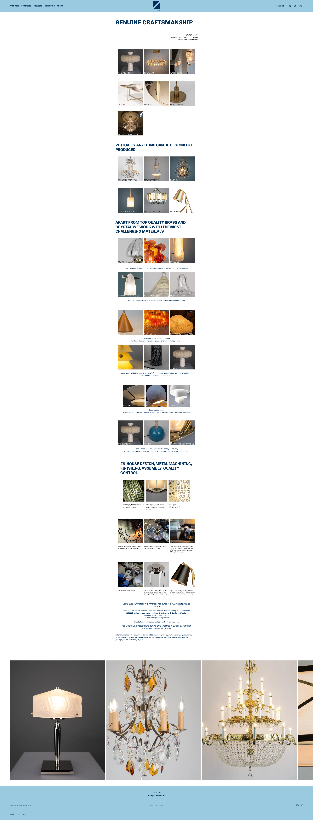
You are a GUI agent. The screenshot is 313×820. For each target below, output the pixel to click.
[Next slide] (300, 720)
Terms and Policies (156, 805)
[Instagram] (301, 805)
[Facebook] (297, 805)
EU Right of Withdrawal (18, 814)
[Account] (295, 6)
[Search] (290, 6)
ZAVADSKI (18, 805)
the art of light (28, 805)
